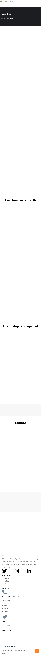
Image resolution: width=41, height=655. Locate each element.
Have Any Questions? (11, 596)
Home (3, 18)
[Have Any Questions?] (4, 592)
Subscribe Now (10, 647)
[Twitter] (4, 571)
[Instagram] (16, 571)
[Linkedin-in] (29, 571)
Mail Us (5, 621)
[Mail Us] (4, 617)
